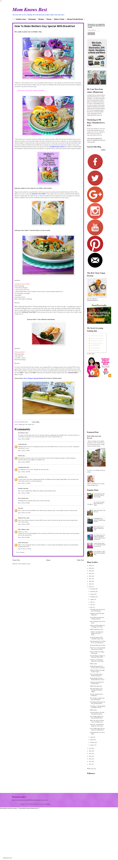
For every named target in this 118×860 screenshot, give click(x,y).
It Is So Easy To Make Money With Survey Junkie (99, 503)
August (92, 599)
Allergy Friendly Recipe (75, 19)
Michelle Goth (21, 488)
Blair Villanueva (22, 529)
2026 (90, 565)
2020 (90, 581)
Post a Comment (20, 552)
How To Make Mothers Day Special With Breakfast (96, 717)
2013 (90, 759)
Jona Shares (21, 477)
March (92, 739)
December (93, 589)
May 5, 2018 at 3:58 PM (23, 503)
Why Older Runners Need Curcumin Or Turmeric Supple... (96, 690)
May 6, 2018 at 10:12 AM (24, 512)
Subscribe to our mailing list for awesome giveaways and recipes (96, 26)
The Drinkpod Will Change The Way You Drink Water (97, 702)
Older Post (80, 560)
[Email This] (32, 422)
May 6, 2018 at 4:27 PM (23, 524)
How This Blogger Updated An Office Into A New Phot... (97, 656)
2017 (90, 748)
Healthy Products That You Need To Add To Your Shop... (97, 666)
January (92, 745)
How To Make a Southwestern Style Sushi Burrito (97, 698)
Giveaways (32, 19)
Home (48, 560)
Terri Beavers (21, 433)
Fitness (49, 19)
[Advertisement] (96, 404)
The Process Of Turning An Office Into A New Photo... (97, 660)
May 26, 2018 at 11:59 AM (24, 549)
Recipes (41, 19)
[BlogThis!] (34, 422)
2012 (90, 761)
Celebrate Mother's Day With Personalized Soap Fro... (97, 713)
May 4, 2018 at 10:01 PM (24, 471)
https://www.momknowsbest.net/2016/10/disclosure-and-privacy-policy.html (30, 800)
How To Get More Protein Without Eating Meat (96, 674)
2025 (90, 568)
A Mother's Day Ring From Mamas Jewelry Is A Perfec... (96, 633)
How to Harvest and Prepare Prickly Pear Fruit (99, 528)
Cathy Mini (21, 444)
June (91, 604)
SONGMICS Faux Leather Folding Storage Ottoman (99, 520)
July (91, 602)
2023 (90, 573)
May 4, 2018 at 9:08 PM (23, 462)
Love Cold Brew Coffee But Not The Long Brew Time (99, 553)
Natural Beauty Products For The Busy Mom (97, 682)
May (91, 607)
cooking (20, 424)
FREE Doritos (93, 710)
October (92, 594)
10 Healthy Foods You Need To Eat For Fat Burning (97, 610)
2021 (90, 578)
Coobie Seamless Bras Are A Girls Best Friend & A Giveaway (99, 545)
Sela (19, 508)
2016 (90, 751)
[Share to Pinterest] (38, 422)
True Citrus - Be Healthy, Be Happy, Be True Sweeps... (97, 725)
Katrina (20, 456)
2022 (90, 576)
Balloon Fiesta (59, 19)
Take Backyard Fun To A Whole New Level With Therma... (98, 641)
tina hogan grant (22, 467)
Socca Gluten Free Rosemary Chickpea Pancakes (97, 618)
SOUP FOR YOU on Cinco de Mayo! (97, 733)
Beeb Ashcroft (22, 498)
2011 (90, 764)
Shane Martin (21, 542)
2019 (90, 584)
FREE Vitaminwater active (96, 629)
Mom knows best (7, 858)
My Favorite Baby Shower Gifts (97, 645)
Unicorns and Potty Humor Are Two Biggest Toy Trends (97, 626)
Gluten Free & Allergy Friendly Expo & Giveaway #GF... (97, 648)
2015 (90, 753)
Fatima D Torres (22, 518)
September (93, 596)
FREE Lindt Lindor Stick (96, 686)
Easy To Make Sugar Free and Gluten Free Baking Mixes (97, 729)
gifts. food (25, 424)
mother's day (31, 424)
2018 (90, 586)
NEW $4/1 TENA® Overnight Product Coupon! (97, 670)
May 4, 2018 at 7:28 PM (23, 450)
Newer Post (16, 560)
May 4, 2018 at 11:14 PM (24, 483)
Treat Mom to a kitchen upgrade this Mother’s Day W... (97, 706)
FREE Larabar (93, 663)
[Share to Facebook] (37, 422)
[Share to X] (35, 422)
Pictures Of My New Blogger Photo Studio (97, 652)
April (91, 737)
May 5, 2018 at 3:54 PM (23, 493)
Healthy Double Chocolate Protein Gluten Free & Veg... (97, 678)
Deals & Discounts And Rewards (94, 437)
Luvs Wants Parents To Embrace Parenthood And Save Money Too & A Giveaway (99, 537)
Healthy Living (21, 19)
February (92, 742)
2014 (90, 756)
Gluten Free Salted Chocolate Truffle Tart (97, 614)
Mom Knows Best (29, 9)
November (93, 591)
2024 (90, 571)
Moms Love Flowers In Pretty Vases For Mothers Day (97, 721)
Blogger (48, 804)
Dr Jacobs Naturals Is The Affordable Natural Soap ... (97, 637)
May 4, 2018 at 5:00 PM (23, 439)
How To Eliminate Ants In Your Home (97, 622)
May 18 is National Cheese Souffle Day (96, 694)
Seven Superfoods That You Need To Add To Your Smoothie (99, 495)
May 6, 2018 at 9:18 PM (23, 537)
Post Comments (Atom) (24, 563)
